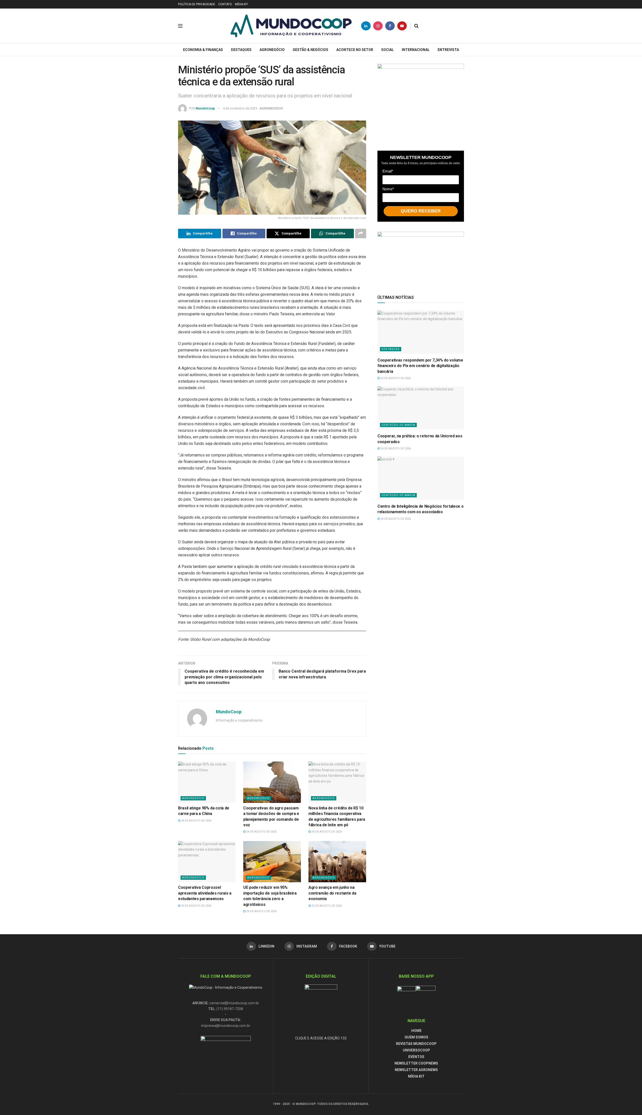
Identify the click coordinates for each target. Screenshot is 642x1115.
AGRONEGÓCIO (272, 50)
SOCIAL (387, 50)
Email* (387, 171)
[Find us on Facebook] (390, 25)
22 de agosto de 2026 (326, 905)
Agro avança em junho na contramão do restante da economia (332, 893)
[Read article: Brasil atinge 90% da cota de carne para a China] (207, 782)
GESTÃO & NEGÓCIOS (310, 50)
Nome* (388, 189)
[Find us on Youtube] (402, 25)
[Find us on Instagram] (378, 25)
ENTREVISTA (448, 50)
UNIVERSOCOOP (416, 1050)
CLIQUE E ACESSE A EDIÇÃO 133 (321, 1038)
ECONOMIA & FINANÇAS (203, 50)
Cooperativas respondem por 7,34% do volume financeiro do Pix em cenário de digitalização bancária (420, 366)
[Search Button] (416, 26)
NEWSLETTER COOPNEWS (416, 1063)
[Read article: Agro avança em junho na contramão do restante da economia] (337, 861)
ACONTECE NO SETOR (354, 50)
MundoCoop (205, 108)
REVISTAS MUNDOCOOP (416, 1044)
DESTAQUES (241, 50)
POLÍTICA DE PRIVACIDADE (196, 4)
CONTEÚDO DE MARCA (398, 425)
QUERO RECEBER (421, 210)
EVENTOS (416, 1057)
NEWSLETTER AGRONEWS (416, 1070)
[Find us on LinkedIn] (366, 25)
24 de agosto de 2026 (195, 820)
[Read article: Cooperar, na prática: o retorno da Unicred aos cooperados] (420, 408)
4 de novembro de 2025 (240, 108)
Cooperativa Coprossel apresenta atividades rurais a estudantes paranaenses (204, 893)
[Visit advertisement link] (420, 102)
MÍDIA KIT (241, 4)
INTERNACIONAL (416, 50)
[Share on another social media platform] (360, 233)
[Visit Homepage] (291, 26)
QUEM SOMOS (416, 1037)
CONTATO (225, 4)
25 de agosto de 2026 (395, 378)
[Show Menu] (180, 26)
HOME (416, 1031)
